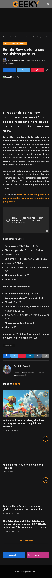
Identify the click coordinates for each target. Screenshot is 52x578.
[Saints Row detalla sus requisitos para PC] (26, 91)
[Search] (48, 4)
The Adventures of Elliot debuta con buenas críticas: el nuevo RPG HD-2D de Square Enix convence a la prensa (24, 524)
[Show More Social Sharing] (47, 70)
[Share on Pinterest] (37, 70)
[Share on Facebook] (9, 70)
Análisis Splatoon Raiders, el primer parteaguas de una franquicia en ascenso (23, 423)
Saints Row (8, 346)
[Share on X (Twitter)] (23, 70)
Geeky (34, 572)
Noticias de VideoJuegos (15, 44)
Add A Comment (26, 541)
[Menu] (4, 4)
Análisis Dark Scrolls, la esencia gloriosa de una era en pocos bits (22, 508)
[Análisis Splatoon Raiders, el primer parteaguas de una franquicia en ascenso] (26, 403)
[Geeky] (26, 4)
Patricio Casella (17, 60)
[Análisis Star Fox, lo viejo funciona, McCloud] (26, 448)
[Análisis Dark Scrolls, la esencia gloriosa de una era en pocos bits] (26, 489)
